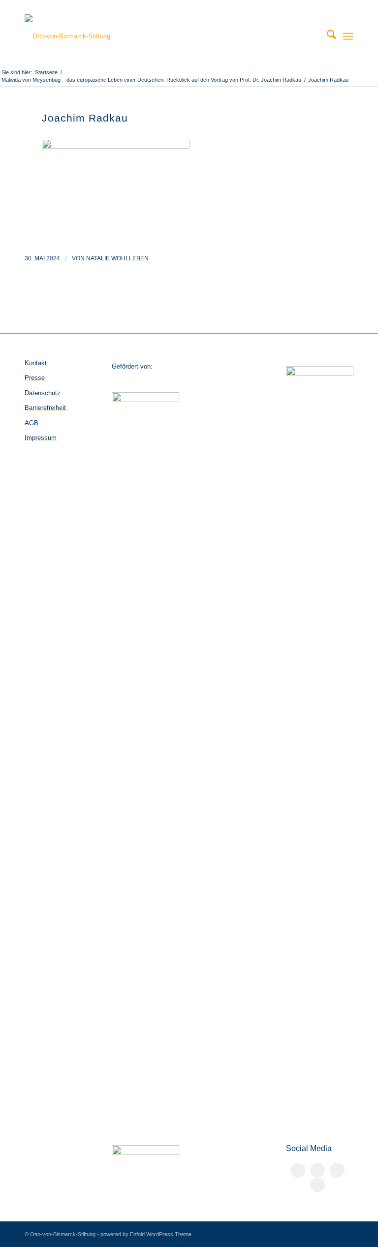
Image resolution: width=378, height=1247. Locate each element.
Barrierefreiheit (45, 407)
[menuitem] (326, 36)
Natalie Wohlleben (117, 258)
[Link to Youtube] (317, 1185)
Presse (35, 377)
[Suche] (326, 36)
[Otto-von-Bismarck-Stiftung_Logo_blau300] (67, 36)
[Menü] (348, 36)
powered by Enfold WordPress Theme (145, 1234)
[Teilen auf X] (317, 1170)
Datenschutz (43, 393)
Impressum (41, 437)
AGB (31, 423)
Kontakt (36, 363)
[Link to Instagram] (337, 1170)
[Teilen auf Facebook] (297, 1170)
